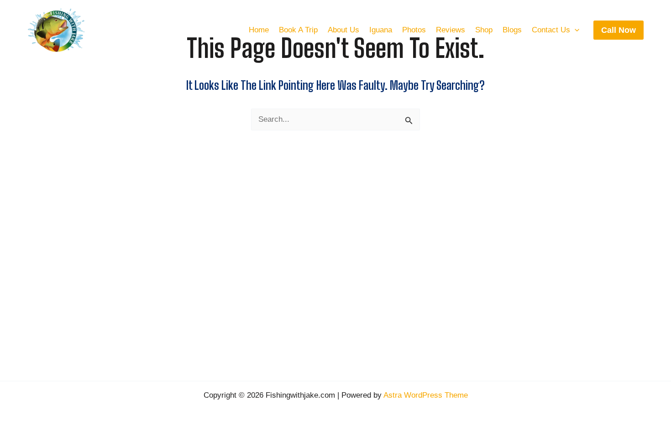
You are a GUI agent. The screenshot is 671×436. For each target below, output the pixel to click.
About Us (343, 30)
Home (259, 30)
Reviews (450, 30)
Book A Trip (298, 30)
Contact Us (551, 30)
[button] (574, 30)
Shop (484, 30)
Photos (414, 30)
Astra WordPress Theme (425, 395)
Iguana (380, 30)
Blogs (512, 30)
